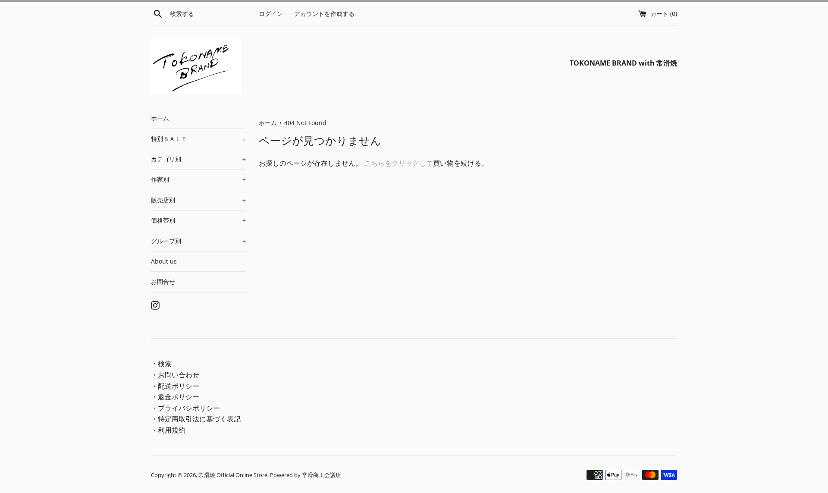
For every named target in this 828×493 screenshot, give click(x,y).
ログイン (271, 13)
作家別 (198, 179)
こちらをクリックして (398, 163)
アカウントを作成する (324, 13)
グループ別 (198, 241)
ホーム (160, 118)
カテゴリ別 (198, 159)
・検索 (161, 363)
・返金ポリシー (175, 397)
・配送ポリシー (175, 386)
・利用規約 (168, 430)
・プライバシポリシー (185, 408)
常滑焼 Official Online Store (232, 475)
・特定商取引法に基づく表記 (196, 419)
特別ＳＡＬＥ (198, 139)
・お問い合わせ (175, 375)
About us (164, 261)
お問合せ (163, 281)
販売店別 (198, 200)
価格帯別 (198, 220)
